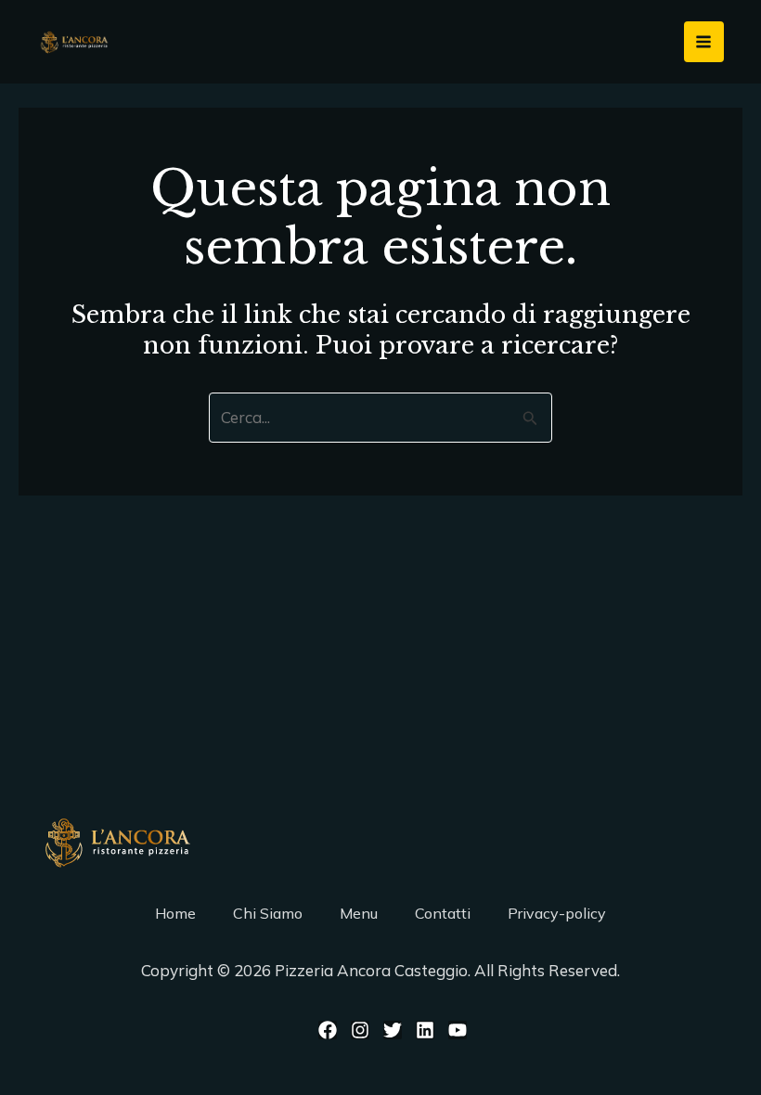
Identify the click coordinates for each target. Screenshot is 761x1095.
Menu (359, 913)
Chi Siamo (268, 913)
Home (175, 913)
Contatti (443, 913)
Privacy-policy (557, 913)
